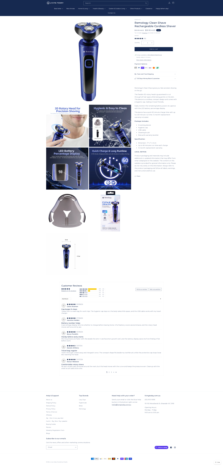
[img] (71, 304)
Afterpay (49, 415)
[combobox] (116, 3)
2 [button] (109, 372)
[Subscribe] (75, 447)
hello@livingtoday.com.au (121, 405)
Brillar (81, 406)
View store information (143, 60)
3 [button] (111, 372)
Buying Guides (51, 424)
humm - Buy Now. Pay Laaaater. (57, 421)
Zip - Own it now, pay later (54, 418)
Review (48, 427)
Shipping (144, 33)
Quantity (137, 42)
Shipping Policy (51, 403)
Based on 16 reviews (68, 291)
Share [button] (138, 176)
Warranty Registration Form (55, 430)
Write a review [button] (142, 289)
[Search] (146, 3)
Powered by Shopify (62, 462)
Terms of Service (51, 412)
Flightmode (83, 403)
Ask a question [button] (155, 289)
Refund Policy (50, 406)
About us (49, 399)
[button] (139, 38)
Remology (82, 409)
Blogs (48, 433)
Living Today (53, 462)
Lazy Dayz (82, 399)
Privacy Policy (50, 409)
